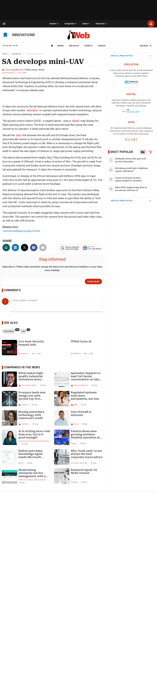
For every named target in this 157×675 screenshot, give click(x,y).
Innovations (16, 54)
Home (4, 54)
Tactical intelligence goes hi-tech (21, 230)
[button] (4, 24)
